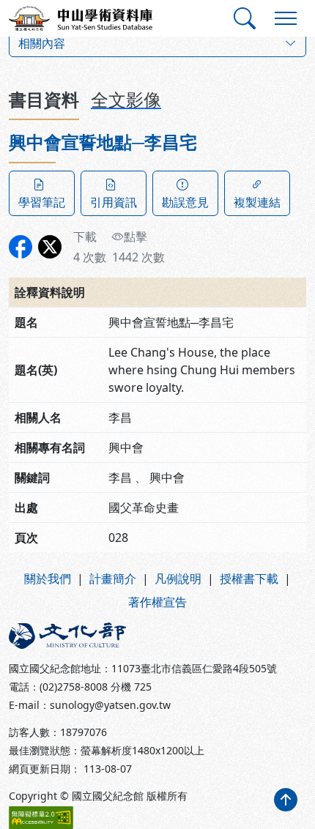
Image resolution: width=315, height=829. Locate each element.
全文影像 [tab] (126, 99)
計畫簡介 (112, 578)
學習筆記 (41, 202)
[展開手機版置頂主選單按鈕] (285, 18)
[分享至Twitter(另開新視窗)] (50, 246)
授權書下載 (249, 578)
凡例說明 (178, 578)
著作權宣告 (157, 602)
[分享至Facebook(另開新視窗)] (20, 246)
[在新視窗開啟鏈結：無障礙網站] (41, 817)
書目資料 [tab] (44, 99)
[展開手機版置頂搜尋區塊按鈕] (244, 18)
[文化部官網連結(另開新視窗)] (79, 635)
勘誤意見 (185, 202)
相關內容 (41, 43)
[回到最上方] (285, 799)
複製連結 (257, 202)
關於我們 (47, 578)
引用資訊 (113, 202)
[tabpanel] (157, 342)
